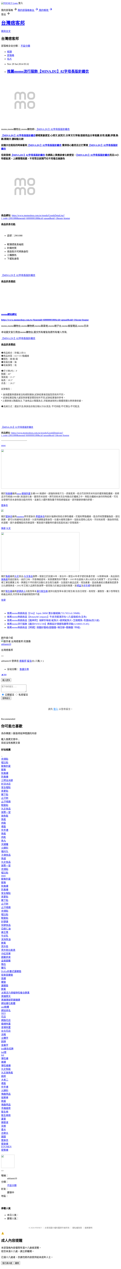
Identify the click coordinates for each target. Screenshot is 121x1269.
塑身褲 (4, 1144)
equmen (20, 516)
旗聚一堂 (6, 812)
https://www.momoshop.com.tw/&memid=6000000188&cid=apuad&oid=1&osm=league (45, 320)
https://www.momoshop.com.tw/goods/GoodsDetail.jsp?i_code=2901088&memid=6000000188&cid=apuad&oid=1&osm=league (35, 434)
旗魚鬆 (4, 579)
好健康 (4, 921)
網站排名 (6, 1010)
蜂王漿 (4, 932)
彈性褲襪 (6, 1065)
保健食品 (6, 925)
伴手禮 (86, 585)
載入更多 (6, 680)
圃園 (3, 1136)
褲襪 (3, 1062)
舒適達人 (21, 591)
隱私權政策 (77, 1228)
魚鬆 (3, 528)
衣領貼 (4, 759)
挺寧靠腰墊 (7, 975)
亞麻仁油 (6, 928)
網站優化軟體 (8, 1003)
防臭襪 (4, 777)
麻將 (3, 1076)
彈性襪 (4, 1058)
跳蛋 (3, 1101)
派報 (3, 1034)
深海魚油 (6, 939)
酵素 (3, 943)
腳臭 (3, 769)
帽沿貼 (4, 762)
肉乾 (3, 837)
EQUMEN (6, 1146)
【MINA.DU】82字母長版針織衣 (53, 129)
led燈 (3, 1052)
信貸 (3, 600)
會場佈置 (6, 1027)
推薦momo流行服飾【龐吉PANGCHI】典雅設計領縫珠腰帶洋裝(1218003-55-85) (48, 624)
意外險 (4, 946)
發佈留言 (6, 698)
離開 (17, 1263)
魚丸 (3, 840)
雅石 (3, 964)
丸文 (8, 528)
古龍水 (4, 1133)
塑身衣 (4, 505)
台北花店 (6, 1031)
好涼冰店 (6, 784)
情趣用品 (6, 1094)
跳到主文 (6, 31)
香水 (3, 1129)
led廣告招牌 (7, 1048)
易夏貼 (4, 791)
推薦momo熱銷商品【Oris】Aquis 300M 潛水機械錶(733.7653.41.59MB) (43, 613)
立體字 (4, 1038)
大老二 (4, 1080)
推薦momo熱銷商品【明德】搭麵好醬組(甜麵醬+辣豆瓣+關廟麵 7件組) (43, 627)
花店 (3, 1016)
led (2, 1055)
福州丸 (4, 851)
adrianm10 (6, 644)
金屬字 (4, 1045)
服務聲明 (88, 1228)
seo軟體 (5, 1007)
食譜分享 (24, 669)
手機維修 (6, 1108)
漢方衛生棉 (42, 591)
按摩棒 (4, 1097)
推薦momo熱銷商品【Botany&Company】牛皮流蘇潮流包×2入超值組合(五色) (47, 617)
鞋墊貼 (4, 805)
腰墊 (3, 982)
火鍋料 (4, 848)
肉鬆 (3, 823)
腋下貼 (4, 794)
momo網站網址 (9, 314)
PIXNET (38, 1228)
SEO (3, 1013)
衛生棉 (9, 591)
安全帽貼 (6, 787)
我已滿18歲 (7, 1263)
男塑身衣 (40, 516)
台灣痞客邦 (13, 23)
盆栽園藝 (6, 960)
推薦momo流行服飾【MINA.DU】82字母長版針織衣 (48, 71)
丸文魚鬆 (6, 1069)
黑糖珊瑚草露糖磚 (10, 1000)
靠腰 (3, 978)
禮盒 (79, 585)
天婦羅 (4, 844)
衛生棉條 (6, 1115)
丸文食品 (28, 576)
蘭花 (3, 968)
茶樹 (3, 1126)
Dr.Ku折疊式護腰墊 (11, 971)
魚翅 (3, 858)
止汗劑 (4, 798)
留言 (29, 661)
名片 (9, 59)
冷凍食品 (6, 855)
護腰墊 (4, 985)
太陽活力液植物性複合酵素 (15, 992)
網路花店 (6, 1020)
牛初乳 (4, 936)
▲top (3, 674)
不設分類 (25, 46)
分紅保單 (6, 953)
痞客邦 (22, 661)
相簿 (9, 52)
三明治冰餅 (7, 780)
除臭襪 (9, 493)
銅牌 (3, 1041)
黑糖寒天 (6, 996)
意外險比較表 (8, 950)
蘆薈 (3, 1119)
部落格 (10, 55)
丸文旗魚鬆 (7, 1072)
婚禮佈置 (6, 1024)
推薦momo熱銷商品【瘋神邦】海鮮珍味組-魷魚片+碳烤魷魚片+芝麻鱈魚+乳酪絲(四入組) (53, 620)
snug (3, 445)
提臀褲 (4, 1150)
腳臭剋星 (26, 493)
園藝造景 (6, 957)
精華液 (4, 1122)
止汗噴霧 (6, 801)
